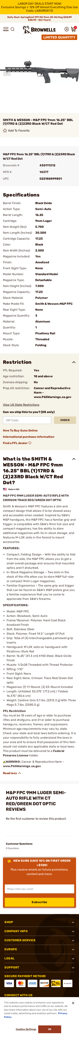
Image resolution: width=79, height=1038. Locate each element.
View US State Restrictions (21, 405)
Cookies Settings (26, 1029)
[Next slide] (72, 72)
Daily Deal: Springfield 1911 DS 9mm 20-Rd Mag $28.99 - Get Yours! (39, 18)
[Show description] (12, 773)
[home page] (39, 30)
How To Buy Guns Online (20, 430)
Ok (49, 1029)
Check (65, 420)
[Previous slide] (7, 72)
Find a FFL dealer (15, 443)
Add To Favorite (19, 130)
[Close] (73, 1003)
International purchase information (28, 437)
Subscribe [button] (39, 902)
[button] (6, 29)
